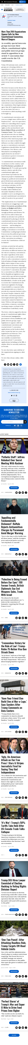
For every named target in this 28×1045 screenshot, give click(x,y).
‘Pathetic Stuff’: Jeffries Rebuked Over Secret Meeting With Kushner (13, 460)
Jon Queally (4, 484)
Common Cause (19, 5)
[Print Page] (17, 364)
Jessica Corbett (4, 967)
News (2, 492)
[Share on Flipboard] (20, 492)
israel (6, 617)
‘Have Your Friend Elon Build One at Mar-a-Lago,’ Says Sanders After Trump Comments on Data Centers (14, 704)
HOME (2, 5)
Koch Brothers (6, 280)
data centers (8, 731)
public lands (8, 976)
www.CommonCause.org (14, 392)
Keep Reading (14, 487)
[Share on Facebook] (5, 364)
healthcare (19, 318)
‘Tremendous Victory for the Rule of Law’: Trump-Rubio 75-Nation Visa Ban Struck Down (14, 647)
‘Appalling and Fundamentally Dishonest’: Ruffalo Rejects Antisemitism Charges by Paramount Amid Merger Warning (12, 525)
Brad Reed (3, 1019)
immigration (16, 316)
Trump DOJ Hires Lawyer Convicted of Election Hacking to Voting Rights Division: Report (13, 884)
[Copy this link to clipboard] (14, 364)
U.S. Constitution (17, 96)
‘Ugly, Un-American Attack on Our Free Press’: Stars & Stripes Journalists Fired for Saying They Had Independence (12, 764)
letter (19, 67)
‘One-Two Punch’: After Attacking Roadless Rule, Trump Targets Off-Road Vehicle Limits (13, 944)
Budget (11, 208)
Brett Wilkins (4, 906)
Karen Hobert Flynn (8, 130)
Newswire (7, 5)
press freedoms (8, 797)
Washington (11, 187)
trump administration (10, 914)
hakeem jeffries (8, 492)
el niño (6, 1027)
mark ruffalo (8, 554)
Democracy (5, 168)
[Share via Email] (11, 364)
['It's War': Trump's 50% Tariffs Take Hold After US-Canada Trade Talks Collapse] (14, 811)
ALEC (9, 287)
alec (12, 5)
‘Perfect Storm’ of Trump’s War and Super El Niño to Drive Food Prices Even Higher (13, 1005)
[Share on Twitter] (8, 364)
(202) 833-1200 (14, 390)
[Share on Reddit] (23, 492)
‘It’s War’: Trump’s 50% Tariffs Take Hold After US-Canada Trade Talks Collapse (13, 827)
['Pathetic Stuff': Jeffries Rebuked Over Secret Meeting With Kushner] (14, 445)
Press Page (14, 401)
